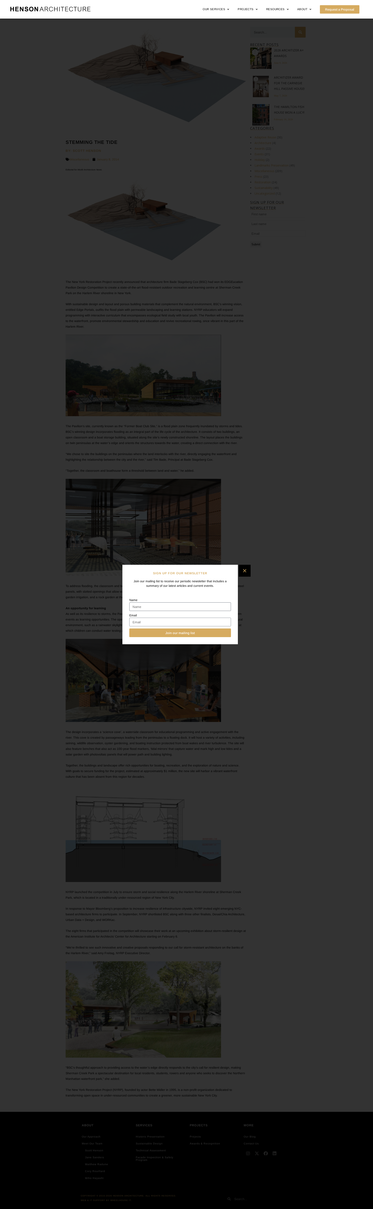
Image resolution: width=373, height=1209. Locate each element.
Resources (275, 9)
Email (133, 615)
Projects (245, 9)
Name (133, 600)
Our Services (214, 9)
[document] (186, 604)
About (302, 9)
